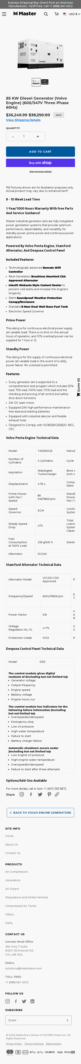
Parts (9, 923)
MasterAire (22, 1035)
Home (9, 836)
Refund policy (54, 1043)
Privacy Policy (14, 1043)
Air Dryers (12, 889)
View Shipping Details (23, 120)
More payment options (41, 171)
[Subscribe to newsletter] (67, 1020)
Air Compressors (16, 871)
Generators (13, 880)
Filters (9, 914)
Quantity (13, 128)
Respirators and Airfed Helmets (26, 897)
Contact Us (12, 853)
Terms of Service (34, 1043)
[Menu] (4, 14)
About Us (11, 844)
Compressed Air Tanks (20, 906)
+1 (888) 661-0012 (17, 982)
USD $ (73, 14)
